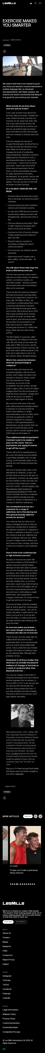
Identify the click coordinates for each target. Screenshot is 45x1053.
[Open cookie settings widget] (4, 1049)
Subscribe (19, 774)
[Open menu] (40, 3)
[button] (35, 3)
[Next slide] (40, 816)
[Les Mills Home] (9, 3)
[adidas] (30, 3)
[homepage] (13, 903)
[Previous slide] (36, 816)
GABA (8, 157)
